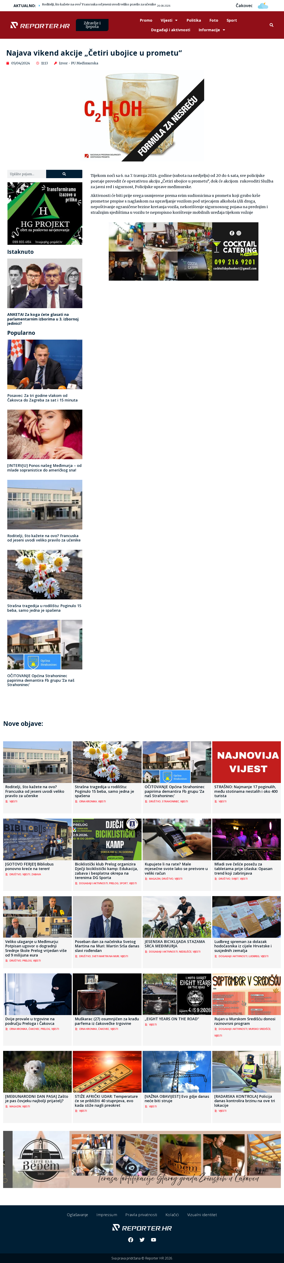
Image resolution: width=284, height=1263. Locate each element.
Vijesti (166, 20)
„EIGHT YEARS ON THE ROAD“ (172, 1018)
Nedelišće (185, 951)
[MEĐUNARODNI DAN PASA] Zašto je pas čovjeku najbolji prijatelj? (36, 1098)
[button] (271, 25)
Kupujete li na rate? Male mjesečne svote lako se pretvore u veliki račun (176, 868)
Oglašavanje (77, 1214)
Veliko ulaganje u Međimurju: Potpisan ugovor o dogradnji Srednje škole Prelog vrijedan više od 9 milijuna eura (36, 948)
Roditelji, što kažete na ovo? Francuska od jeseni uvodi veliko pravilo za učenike (99, 4)
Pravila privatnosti (141, 1214)
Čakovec (34, 1029)
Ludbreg (254, 956)
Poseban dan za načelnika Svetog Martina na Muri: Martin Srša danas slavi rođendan (107, 946)
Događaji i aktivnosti (170, 29)
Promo (146, 20)
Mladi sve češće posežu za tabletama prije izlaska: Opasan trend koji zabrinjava (243, 868)
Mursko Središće (259, 1029)
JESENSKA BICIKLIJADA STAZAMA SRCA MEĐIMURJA (175, 944)
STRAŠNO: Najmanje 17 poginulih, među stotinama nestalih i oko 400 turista (246, 791)
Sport (232, 20)
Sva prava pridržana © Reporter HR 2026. (142, 1258)
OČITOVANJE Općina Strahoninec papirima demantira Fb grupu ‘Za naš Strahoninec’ (40, 680)
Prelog (114, 883)
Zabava (36, 874)
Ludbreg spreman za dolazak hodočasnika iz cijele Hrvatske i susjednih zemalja (243, 946)
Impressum (106, 1214)
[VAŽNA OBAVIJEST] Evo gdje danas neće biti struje (177, 1098)
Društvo (155, 801)
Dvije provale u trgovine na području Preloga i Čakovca (30, 1021)
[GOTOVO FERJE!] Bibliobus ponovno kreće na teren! (29, 866)
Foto (213, 20)
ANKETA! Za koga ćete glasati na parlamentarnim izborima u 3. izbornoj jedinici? (43, 319)
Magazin (155, 878)
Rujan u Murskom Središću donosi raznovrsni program (244, 1021)
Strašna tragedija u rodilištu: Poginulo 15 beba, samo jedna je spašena (44, 608)
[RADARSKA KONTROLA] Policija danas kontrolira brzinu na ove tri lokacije (244, 1101)
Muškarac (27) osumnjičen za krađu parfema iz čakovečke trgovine (107, 1021)
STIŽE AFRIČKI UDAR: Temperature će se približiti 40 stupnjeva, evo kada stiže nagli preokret (106, 1101)
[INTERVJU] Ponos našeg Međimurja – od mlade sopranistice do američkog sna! (44, 468)
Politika (193, 20)
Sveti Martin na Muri (105, 956)
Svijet (235, 878)
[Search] (64, 174)
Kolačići (172, 1214)
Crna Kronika (88, 801)
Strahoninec (170, 801)
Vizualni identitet (202, 1214)
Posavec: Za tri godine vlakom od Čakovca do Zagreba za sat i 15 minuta (42, 398)
